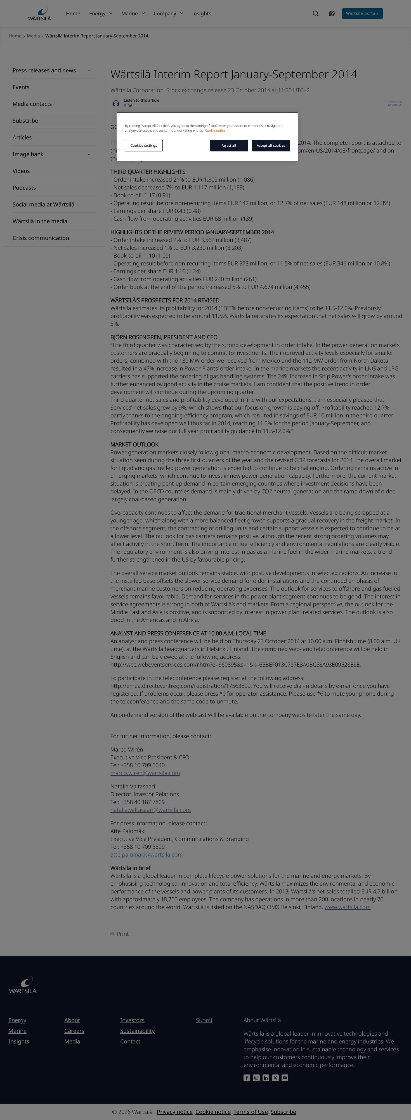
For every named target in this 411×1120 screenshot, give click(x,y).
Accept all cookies (271, 145)
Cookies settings (144, 145)
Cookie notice (215, 130)
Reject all (229, 145)
